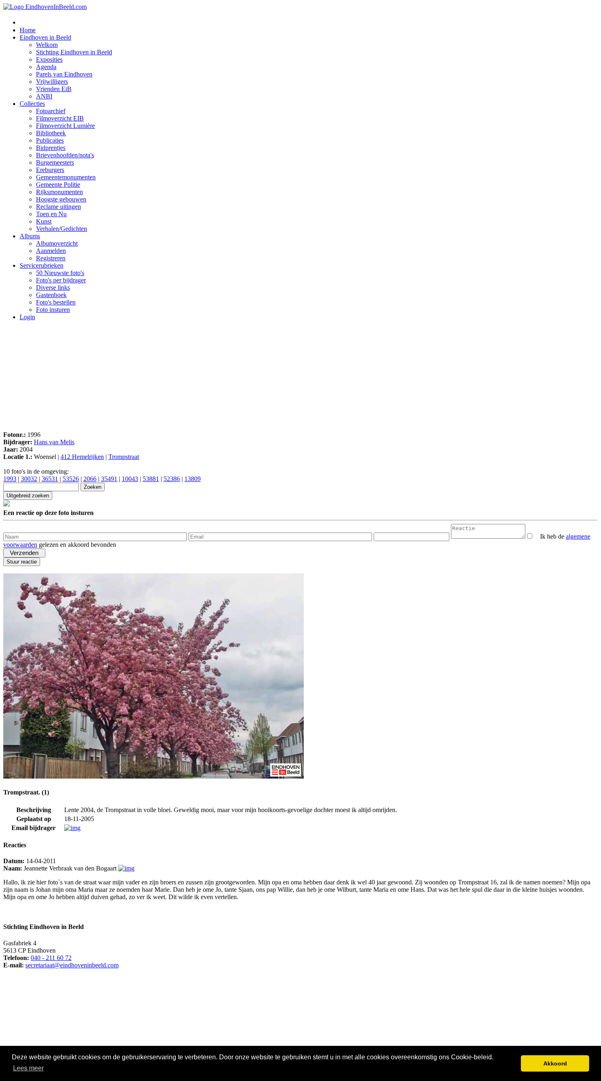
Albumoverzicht (57, 243)
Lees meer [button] (28, 1068)
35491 (109, 478)
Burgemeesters (55, 162)
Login (27, 316)
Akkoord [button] (555, 1063)
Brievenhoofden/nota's (65, 155)
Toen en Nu (51, 213)
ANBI (44, 96)
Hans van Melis (54, 442)
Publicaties (50, 140)
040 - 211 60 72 (51, 957)
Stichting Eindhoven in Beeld (74, 52)
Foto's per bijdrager (61, 280)
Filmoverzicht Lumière (65, 125)
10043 (130, 478)
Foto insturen (53, 309)
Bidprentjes (50, 147)
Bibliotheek (51, 133)
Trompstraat (123, 456)
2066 (89, 478)
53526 (71, 478)
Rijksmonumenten (59, 191)
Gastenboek (51, 294)
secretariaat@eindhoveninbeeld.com (72, 965)
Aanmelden (51, 250)
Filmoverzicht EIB (60, 118)
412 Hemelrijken (82, 456)
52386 (172, 478)
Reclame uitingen (58, 206)
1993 (9, 478)
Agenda (46, 66)
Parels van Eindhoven (64, 74)
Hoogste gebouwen (61, 199)
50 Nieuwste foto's (60, 272)
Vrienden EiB (54, 88)
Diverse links (53, 287)
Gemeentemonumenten (66, 177)
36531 (50, 478)
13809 (192, 478)
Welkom (47, 44)
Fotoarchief (50, 110)
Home (28, 30)
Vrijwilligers (52, 81)
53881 (151, 478)
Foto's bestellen (56, 302)
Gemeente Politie (58, 184)
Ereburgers (50, 169)
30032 (29, 478)
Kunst (44, 221)
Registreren (50, 258)
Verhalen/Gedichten (61, 228)
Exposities (49, 59)
